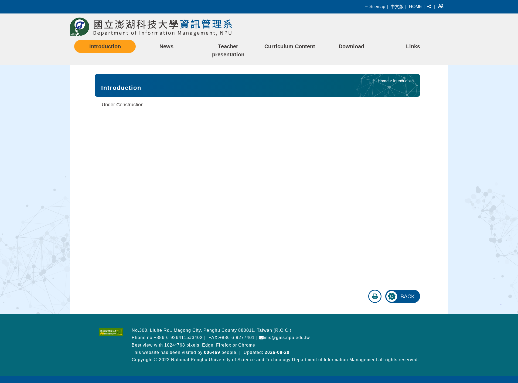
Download (351, 46)
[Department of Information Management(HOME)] (151, 26)
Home (383, 80)
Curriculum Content (289, 46)
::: (366, 7)
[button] (429, 6)
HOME (415, 6)
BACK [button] (407, 296)
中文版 (397, 6)
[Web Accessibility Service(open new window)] (111, 332)
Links (413, 46)
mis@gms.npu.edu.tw (287, 337)
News (166, 46)
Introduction (105, 46)
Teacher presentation (228, 50)
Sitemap (377, 6)
